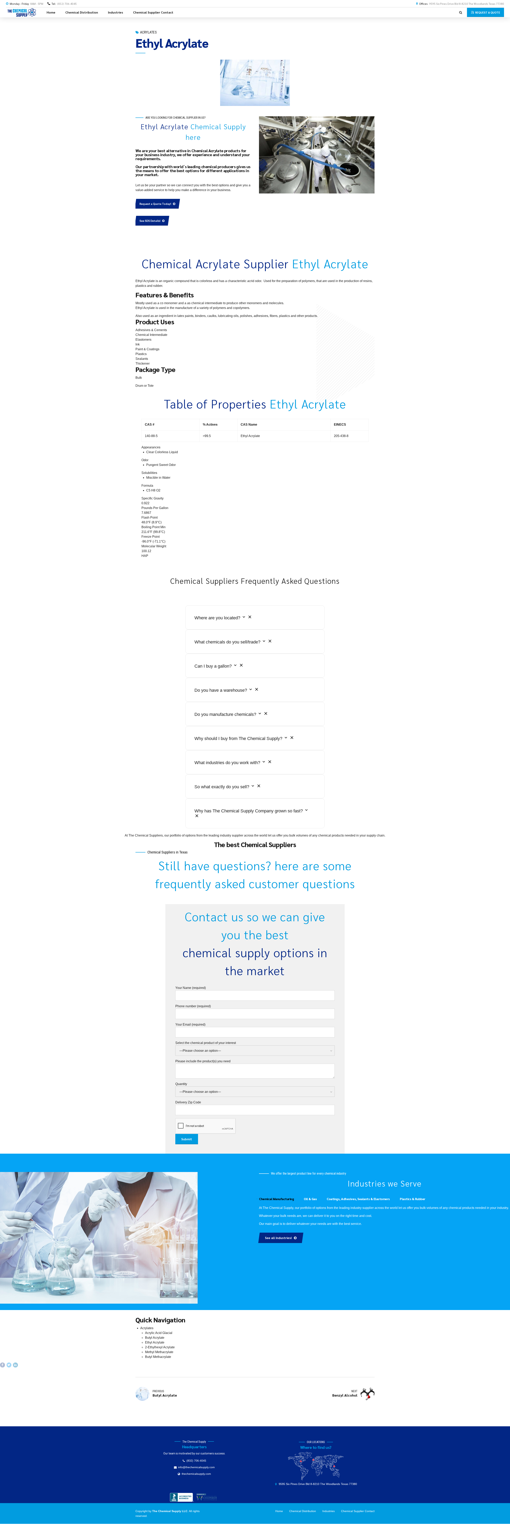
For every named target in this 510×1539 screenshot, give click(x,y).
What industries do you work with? (227, 762)
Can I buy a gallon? (213, 666)
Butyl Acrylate (154, 1337)
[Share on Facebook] (2, 1364)
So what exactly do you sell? (222, 786)
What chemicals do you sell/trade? (228, 641)
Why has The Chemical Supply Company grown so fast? (249, 810)
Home (51, 12)
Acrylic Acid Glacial (158, 1333)
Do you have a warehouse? (221, 690)
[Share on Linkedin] (15, 1364)
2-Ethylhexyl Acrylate (160, 1347)
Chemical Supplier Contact (153, 12)
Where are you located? (217, 617)
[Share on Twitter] (9, 1364)
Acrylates (148, 32)
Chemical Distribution (81, 12)
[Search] (460, 12)
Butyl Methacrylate (158, 1356)
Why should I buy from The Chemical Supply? (238, 738)
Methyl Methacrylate (159, 1352)
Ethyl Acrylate (154, 1342)
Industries (115, 12)
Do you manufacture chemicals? (225, 714)
